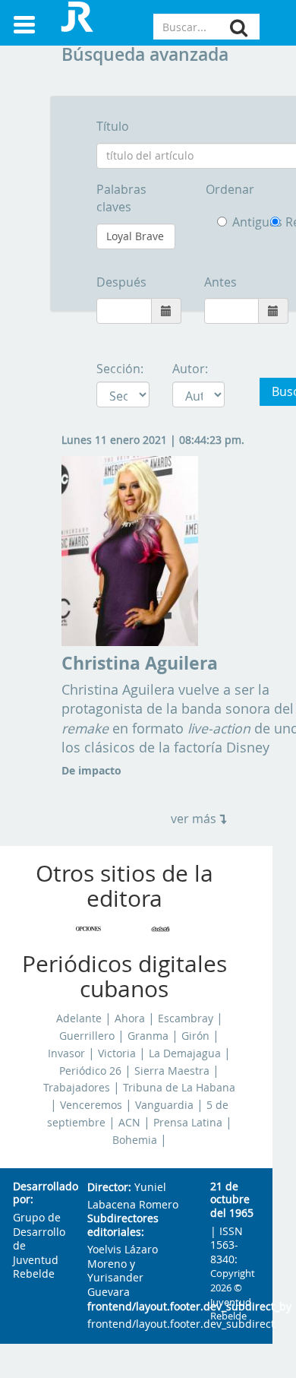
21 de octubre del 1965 (231, 1200)
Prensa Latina (187, 1122)
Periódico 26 (90, 1071)
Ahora (130, 1018)
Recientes (277, 222)
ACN (129, 1122)
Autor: (190, 368)
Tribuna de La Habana (179, 1087)
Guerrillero (87, 1036)
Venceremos (91, 1105)
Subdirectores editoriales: (123, 1225)
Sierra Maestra (171, 1071)
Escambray (185, 1018)
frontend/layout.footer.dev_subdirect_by (137, 1306)
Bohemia (134, 1140)
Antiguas (239, 222)
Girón (195, 1036)
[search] (238, 27)
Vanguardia (164, 1105)
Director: (109, 1187)
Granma (148, 1036)
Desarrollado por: (38, 1193)
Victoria (117, 1053)
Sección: (119, 368)
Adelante (79, 1018)
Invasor (66, 1053)
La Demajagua (185, 1053)
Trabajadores (76, 1087)
